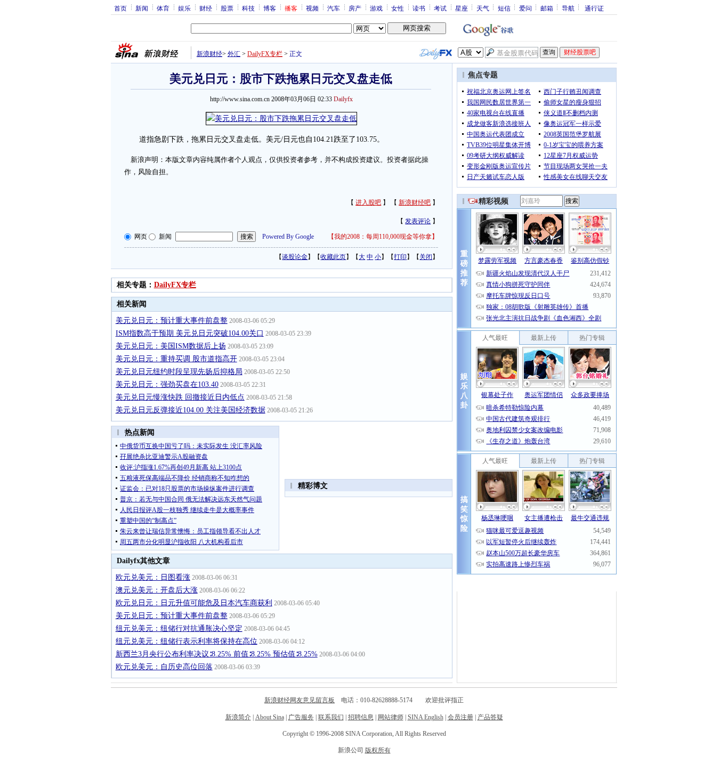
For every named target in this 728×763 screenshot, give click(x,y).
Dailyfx (343, 99)
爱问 (525, 8)
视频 (312, 8)
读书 (418, 8)
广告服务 (301, 717)
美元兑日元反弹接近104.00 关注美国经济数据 (190, 410)
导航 (568, 8)
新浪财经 (209, 54)
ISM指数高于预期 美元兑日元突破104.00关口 (190, 333)
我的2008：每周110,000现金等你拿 (383, 236)
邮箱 (546, 8)
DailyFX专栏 (264, 54)
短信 (504, 8)
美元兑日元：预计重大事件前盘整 (172, 320)
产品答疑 (490, 717)
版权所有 (378, 750)
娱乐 (184, 8)
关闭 (425, 257)
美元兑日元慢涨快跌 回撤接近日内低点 (180, 397)
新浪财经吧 (415, 202)
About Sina (269, 717)
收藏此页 (333, 257)
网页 (140, 236)
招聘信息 (361, 717)
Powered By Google (288, 236)
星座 (461, 8)
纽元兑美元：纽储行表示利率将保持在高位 (186, 641)
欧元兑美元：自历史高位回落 (164, 667)
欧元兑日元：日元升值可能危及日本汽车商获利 (194, 603)
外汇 (234, 54)
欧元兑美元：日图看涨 (153, 577)
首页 (120, 8)
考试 (440, 8)
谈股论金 (295, 257)
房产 (355, 8)
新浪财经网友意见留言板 (299, 700)
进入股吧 (368, 202)
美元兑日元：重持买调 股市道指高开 (176, 359)
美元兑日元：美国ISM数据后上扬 (171, 346)
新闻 (141, 8)
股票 (227, 8)
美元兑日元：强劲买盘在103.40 (167, 384)
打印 (400, 257)
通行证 (594, 8)
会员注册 (460, 717)
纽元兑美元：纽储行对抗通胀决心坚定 (179, 628)
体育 (163, 8)
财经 (205, 8)
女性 (397, 8)
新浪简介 (238, 717)
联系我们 (331, 717)
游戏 (376, 8)
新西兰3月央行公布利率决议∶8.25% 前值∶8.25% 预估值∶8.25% (217, 654)
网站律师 (390, 717)
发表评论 (418, 221)
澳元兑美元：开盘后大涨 (157, 590)
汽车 (333, 8)
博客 (269, 8)
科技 (248, 8)
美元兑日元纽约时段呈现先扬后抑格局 (179, 372)
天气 (482, 8)
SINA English (425, 717)
